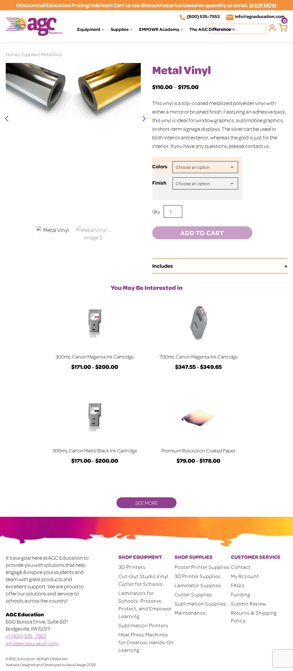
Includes (162, 265)
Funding (240, 594)
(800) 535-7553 (203, 16)
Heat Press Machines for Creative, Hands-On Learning (146, 642)
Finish (159, 182)
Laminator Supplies (198, 585)
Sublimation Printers (143, 625)
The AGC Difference (210, 29)
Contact (241, 567)
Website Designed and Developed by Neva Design (46, 664)
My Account (245, 576)
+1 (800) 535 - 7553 (26, 636)
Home (12, 54)
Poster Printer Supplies (202, 567)
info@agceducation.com (259, 16)
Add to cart (202, 232)
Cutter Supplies (193, 594)
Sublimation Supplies (200, 603)
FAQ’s (238, 585)
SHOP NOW (263, 5)
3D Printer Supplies (198, 576)
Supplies (120, 29)
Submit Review (248, 603)
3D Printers (131, 567)
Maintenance (190, 612)
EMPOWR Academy (159, 29)
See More (146, 503)
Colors (159, 166)
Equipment (88, 29)
